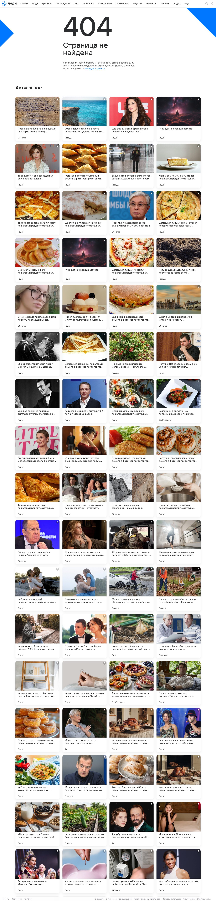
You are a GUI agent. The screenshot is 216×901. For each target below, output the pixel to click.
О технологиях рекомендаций (119, 899)
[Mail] (4, 3)
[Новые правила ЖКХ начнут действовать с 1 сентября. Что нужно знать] (131, 871)
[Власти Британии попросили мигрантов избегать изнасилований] (178, 307)
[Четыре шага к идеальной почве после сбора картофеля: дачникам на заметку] (178, 260)
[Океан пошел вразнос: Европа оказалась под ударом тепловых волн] (84, 119)
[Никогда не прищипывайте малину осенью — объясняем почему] (131, 354)
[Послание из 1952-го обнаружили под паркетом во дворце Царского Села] (37, 119)
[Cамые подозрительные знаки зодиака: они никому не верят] (178, 542)
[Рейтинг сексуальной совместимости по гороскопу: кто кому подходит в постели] (37, 589)
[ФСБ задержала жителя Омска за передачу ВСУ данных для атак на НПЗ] (131, 542)
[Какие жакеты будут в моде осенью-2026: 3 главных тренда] (37, 636)
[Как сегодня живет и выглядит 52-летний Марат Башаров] (84, 401)
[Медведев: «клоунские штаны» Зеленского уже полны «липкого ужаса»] (84, 777)
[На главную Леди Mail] (11, 3)
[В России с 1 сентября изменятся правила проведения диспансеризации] (178, 636)
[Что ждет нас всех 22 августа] (84, 260)
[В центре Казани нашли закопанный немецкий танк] (131, 495)
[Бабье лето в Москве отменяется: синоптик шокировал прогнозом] (131, 166)
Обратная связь (204, 899)
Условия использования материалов (179, 899)
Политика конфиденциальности (147, 899)
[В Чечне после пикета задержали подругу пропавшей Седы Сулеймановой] (37, 307)
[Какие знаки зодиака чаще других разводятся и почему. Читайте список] (84, 683)
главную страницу (94, 68)
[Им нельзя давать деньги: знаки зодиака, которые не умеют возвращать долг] (84, 871)
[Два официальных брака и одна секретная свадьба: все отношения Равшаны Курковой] (131, 119)
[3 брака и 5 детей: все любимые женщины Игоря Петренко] (84, 636)
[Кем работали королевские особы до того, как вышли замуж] (178, 871)
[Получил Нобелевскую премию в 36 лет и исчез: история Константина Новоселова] (178, 354)
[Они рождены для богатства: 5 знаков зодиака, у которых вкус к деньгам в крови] (84, 542)
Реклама (27, 899)
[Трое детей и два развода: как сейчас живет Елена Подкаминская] (37, 166)
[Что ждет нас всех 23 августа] (178, 119)
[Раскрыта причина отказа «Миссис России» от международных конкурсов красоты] (37, 871)
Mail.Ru (6, 899)
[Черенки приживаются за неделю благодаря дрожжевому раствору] (84, 824)
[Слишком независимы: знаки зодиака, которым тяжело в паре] (84, 589)
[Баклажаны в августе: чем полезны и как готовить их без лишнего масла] (178, 401)
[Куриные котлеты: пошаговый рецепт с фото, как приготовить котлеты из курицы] (131, 448)
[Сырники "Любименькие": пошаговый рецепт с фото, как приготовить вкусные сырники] (37, 260)
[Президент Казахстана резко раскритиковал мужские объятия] (131, 213)
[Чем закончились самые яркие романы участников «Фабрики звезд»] (178, 730)
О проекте (99, 899)
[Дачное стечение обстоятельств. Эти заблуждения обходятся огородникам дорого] (178, 589)
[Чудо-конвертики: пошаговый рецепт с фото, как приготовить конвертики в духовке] (84, 166)
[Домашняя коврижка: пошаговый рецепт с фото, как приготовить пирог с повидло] (84, 354)
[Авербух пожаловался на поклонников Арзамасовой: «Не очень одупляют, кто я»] (131, 824)
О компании (16, 899)
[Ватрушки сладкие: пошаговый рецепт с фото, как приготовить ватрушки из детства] (178, 448)
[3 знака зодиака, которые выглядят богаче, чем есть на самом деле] (178, 683)
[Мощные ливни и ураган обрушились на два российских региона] (131, 589)
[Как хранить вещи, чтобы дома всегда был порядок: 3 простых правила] (37, 683)
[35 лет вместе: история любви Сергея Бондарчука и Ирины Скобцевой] (37, 354)
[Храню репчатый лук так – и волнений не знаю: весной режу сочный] (131, 636)
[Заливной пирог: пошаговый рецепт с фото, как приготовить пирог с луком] (131, 307)
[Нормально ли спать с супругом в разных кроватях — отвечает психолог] (84, 495)
